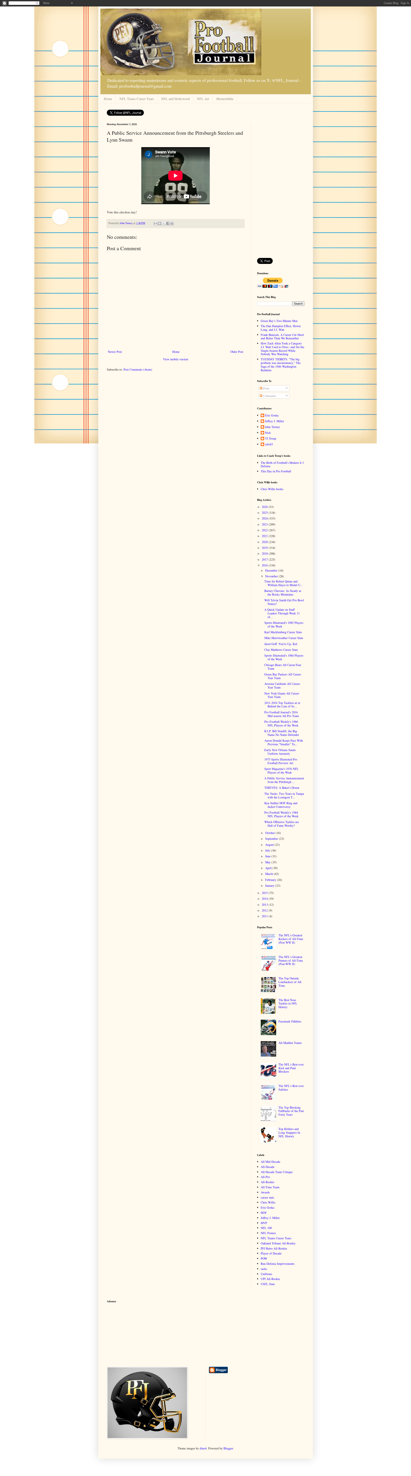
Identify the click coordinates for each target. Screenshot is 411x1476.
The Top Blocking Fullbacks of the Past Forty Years (291, 1111)
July (268, 850)
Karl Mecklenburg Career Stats (283, 632)
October (270, 833)
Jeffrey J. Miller (274, 421)
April (269, 868)
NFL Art (203, 98)
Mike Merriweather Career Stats (283, 638)
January (270, 885)
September (272, 839)
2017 (265, 559)
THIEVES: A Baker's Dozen (281, 788)
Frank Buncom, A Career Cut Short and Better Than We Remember (282, 336)
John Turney (272, 427)
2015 (265, 893)
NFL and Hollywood (175, 98)
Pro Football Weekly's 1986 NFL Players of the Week (281, 723)
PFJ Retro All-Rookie (274, 1248)
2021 (265, 536)
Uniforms (266, 1274)
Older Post (236, 352)
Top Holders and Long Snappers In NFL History (289, 1132)
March (269, 874)
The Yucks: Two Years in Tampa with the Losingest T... (284, 795)
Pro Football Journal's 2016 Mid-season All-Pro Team (281, 714)
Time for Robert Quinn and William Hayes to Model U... (283, 583)
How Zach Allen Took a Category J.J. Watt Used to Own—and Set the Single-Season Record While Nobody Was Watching (282, 348)
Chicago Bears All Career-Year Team (282, 667)
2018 (265, 553)
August (270, 845)
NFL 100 (266, 1228)
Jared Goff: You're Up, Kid (280, 644)
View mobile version (175, 359)
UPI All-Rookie (270, 1279)
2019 (265, 548)
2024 (265, 518)
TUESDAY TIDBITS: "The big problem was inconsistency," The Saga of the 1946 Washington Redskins (281, 364)
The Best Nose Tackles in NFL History (287, 1003)
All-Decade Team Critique (277, 1172)
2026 (265, 507)
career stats (267, 1197)
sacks (264, 1269)
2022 (265, 530)
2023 (265, 524)
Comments (269, 396)
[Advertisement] (280, 187)
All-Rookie (267, 1182)
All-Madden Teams (290, 1043)
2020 (265, 542)
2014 (265, 899)
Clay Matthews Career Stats (281, 650)
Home (108, 98)
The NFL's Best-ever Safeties (291, 1087)
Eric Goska (271, 415)
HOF (264, 1213)
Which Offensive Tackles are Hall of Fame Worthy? (281, 824)
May (268, 862)
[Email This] (155, 223)
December (271, 570)
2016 (265, 565)
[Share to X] (164, 223)
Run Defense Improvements (277, 1264)
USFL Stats (268, 1284)
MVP (264, 1223)
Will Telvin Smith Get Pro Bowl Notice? (284, 602)
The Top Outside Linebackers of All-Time (290, 982)
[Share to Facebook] (168, 223)
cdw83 (269, 444)
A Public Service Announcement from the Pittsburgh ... (284, 780)
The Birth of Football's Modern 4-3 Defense (282, 464)
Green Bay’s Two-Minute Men (279, 321)
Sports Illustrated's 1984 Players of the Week (283, 657)
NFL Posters (268, 1233)
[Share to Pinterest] (172, 223)
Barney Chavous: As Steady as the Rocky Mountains (282, 592)
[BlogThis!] (160, 223)
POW (264, 1258)
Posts (265, 388)
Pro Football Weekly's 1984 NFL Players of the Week (281, 814)
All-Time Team (270, 1187)
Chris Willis (268, 1202)
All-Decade (267, 1167)
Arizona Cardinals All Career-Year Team (282, 685)
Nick (268, 433)
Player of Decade (271, 1253)
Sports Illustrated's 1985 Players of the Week (283, 624)
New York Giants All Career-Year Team (282, 695)
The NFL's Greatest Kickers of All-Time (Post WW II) (290, 939)
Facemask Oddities (289, 1021)
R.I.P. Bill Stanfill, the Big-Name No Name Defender (281, 733)
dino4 (203, 1448)
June (268, 856)
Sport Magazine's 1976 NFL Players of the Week (281, 770)
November (272, 576)
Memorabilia (224, 98)
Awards (265, 1192)
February (271, 880)
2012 (265, 910)
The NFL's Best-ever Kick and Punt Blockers (291, 1068)
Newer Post (115, 352)
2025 (265, 512)
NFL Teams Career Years (136, 98)
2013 (265, 905)
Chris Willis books (272, 489)
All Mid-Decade (270, 1162)
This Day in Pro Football (276, 471)
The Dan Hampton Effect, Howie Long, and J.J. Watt (281, 328)
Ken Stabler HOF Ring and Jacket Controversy (280, 805)
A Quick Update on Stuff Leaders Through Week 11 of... (282, 613)
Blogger (228, 1448)
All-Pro (265, 1177)
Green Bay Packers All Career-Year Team (283, 676)
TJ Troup (270, 438)
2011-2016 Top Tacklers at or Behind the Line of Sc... (282, 704)
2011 (265, 916)
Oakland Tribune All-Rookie (278, 1243)
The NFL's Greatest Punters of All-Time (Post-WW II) (290, 960)
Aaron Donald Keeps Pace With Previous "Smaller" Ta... (283, 742)
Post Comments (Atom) (138, 369)
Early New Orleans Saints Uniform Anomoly (280, 752)
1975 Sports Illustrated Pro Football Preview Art (280, 761)
